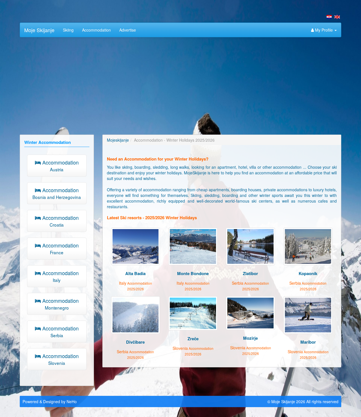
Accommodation (96, 30)
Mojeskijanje (118, 140)
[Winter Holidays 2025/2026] (337, 17)
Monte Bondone (193, 273)
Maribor (308, 342)
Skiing (68, 30)
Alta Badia (135, 273)
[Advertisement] (180, 82)
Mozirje (250, 338)
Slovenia (193, 350)
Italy (135, 285)
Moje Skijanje (39, 30)
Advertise (127, 30)
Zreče (193, 338)
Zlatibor (250, 273)
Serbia (250, 285)
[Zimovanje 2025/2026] (329, 17)
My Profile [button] (324, 30)
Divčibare (135, 342)
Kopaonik (308, 273)
